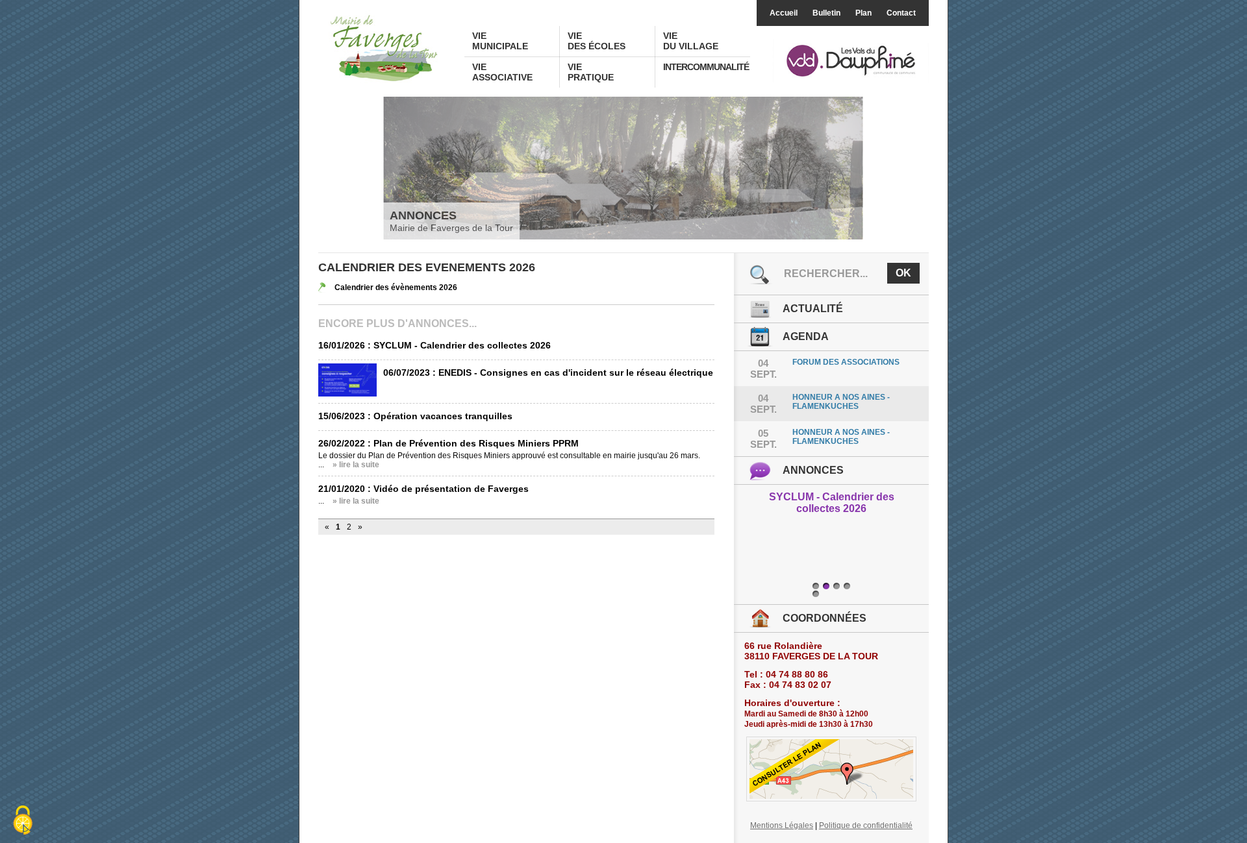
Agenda (806, 336)
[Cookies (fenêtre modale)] (22, 821)
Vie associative (502, 72)
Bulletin (826, 13)
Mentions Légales (781, 825)
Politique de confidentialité (866, 825)
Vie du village (690, 41)
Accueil (784, 13)
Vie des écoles (596, 41)
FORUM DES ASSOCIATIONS (846, 362)
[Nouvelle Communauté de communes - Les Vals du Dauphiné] (851, 61)
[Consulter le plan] (831, 769)
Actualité (813, 308)
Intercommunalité (706, 67)
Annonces (813, 470)
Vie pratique (591, 72)
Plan (863, 13)
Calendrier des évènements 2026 (395, 287)
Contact (901, 13)
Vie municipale (500, 41)
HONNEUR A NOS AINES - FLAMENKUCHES (841, 402)
